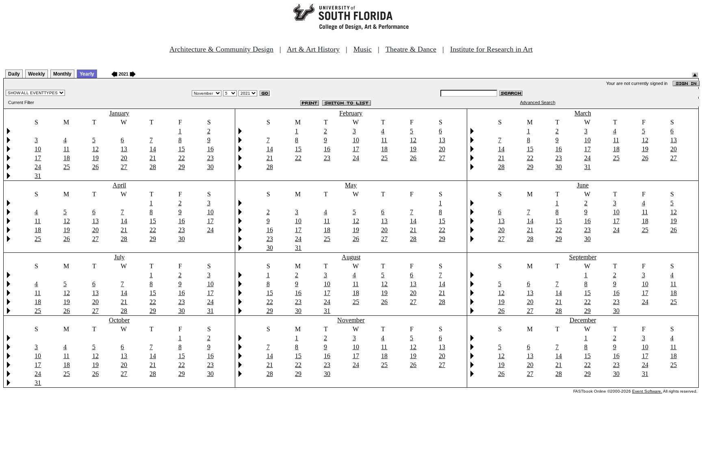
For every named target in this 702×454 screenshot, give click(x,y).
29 (181, 166)
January (119, 113)
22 (181, 157)
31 (38, 175)
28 (153, 166)
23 (210, 157)
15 (181, 149)
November (350, 320)
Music (362, 49)
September (582, 257)
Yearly (87, 74)
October (119, 320)
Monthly (62, 74)
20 (124, 157)
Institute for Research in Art (491, 49)
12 (95, 149)
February (350, 113)
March (582, 113)
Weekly (36, 74)
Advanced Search (537, 102)
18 (66, 157)
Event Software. (647, 391)
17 (38, 157)
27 (124, 166)
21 (153, 157)
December (583, 320)
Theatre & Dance (411, 49)
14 (153, 149)
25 (66, 166)
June (583, 185)
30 (210, 166)
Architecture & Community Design (221, 49)
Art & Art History (313, 49)
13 (124, 149)
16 (210, 149)
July (119, 257)
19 (95, 157)
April (119, 185)
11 (66, 149)
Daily (14, 74)
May (351, 185)
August (351, 257)
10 (38, 149)
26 (95, 166)
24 (38, 166)
